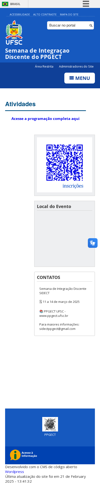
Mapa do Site (69, 14)
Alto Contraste (45, 14)
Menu (82, 78)
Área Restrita (44, 66)
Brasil (15, 4)
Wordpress (14, 471)
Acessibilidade (20, 14)
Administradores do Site (76, 66)
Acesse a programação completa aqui (45, 118)
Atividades (20, 103)
